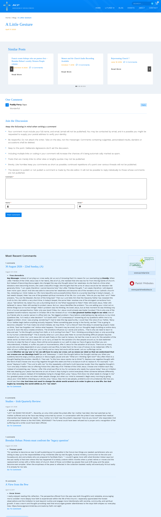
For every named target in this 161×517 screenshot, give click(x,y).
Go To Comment (14, 386)
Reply (144, 105)
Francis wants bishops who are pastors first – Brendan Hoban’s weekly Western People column (29, 61)
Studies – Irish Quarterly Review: (23, 401)
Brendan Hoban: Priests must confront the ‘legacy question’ (37, 440)
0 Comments (84, 65)
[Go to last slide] (11, 69)
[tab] (76, 86)
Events (131, 8)
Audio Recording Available (77, 59)
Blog (121, 8)
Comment (9, 177)
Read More (17, 74)
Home (98, 8)
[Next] (149, 69)
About (142, 8)
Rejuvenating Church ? (120, 58)
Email (80, 203)
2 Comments (37, 68)
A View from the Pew (16, 484)
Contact (153, 8)
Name (8, 203)
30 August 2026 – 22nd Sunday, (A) (24, 266)
